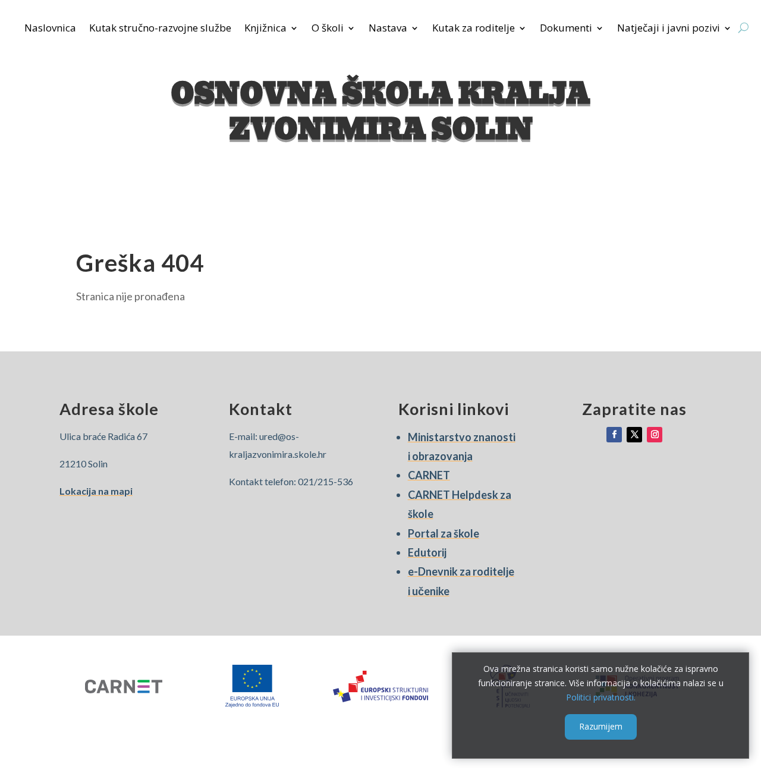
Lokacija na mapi (96, 490)
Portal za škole (443, 533)
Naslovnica (50, 29)
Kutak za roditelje (473, 29)
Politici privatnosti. (601, 696)
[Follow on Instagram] (654, 434)
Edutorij (427, 552)
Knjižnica (265, 29)
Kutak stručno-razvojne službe (160, 29)
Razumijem (600, 726)
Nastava (388, 29)
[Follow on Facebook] (614, 434)
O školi (328, 29)
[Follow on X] (634, 434)
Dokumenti (566, 29)
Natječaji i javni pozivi (668, 29)
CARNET (429, 475)
